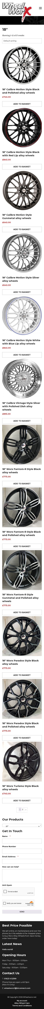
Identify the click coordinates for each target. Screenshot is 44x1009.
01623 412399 (10, 979)
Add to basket (22, 104)
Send (22, 912)
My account (22, 1001)
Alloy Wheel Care (22, 1003)
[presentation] (18, 892)
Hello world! (7, 949)
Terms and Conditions (22, 1006)
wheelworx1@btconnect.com (17, 988)
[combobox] (22, 825)
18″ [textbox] (21, 826)
